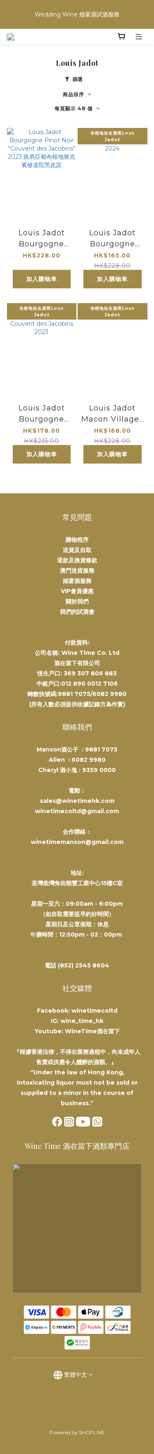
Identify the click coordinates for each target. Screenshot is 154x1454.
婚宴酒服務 (77, 580)
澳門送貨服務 (77, 570)
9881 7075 (101, 749)
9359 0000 (99, 770)
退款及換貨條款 (77, 560)
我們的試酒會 (77, 611)
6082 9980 (88, 759)
